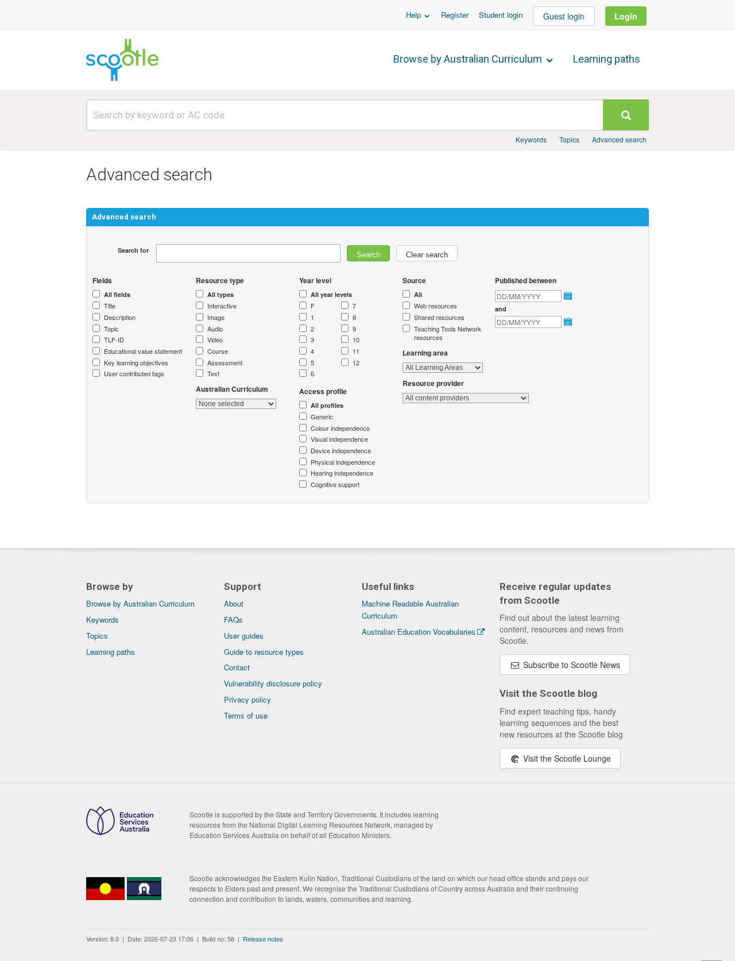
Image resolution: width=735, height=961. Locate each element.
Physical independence (343, 462)
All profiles (327, 405)
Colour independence (340, 428)
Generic (322, 416)
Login (625, 16)
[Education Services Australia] (119, 832)
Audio (215, 329)
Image (216, 317)
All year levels (331, 294)
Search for (133, 250)
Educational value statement (143, 351)
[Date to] (569, 321)
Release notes (263, 938)
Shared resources (439, 317)
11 (356, 351)
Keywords (531, 139)
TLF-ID (114, 339)
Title (109, 306)
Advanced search (619, 139)
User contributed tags (134, 373)
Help (414, 14)
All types (220, 294)
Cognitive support (335, 484)
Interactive (222, 306)
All (418, 294)
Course (217, 351)
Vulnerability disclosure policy (273, 683)
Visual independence (339, 439)
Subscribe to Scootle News (570, 664)
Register (455, 14)
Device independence (341, 450)
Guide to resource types (264, 651)
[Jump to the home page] (122, 60)
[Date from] (569, 296)
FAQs (233, 619)
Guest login (564, 16)
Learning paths (606, 59)
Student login (501, 14)
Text (213, 373)
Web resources (435, 306)
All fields (117, 294)
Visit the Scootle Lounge (566, 758)
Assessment (224, 362)
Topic (111, 329)
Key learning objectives (136, 362)
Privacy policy (247, 699)
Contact (237, 667)
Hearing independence (342, 473)
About (233, 603)
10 (356, 339)
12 (356, 362)
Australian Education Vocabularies (418, 631)
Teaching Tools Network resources (447, 333)
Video (215, 339)
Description (120, 317)
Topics (569, 139)
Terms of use (246, 715)
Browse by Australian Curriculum (468, 59)
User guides (244, 635)
